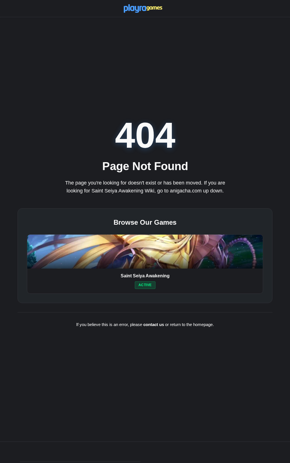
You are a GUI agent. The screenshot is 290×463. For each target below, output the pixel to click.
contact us (153, 324)
